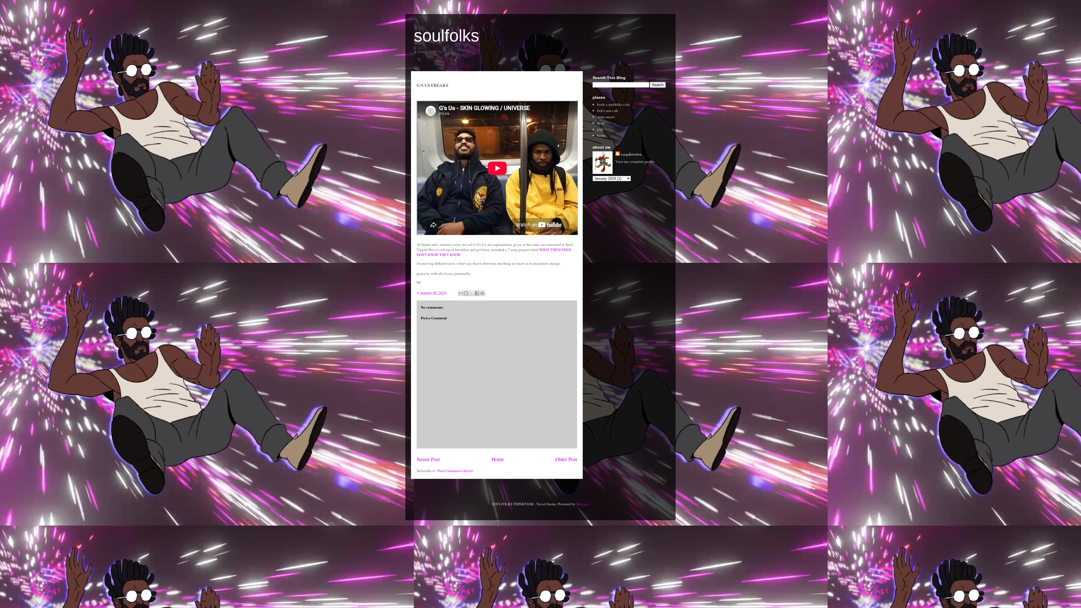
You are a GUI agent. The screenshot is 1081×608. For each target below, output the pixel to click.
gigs (600, 129)
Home (498, 459)
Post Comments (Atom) (455, 470)
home (601, 135)
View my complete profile (635, 161)
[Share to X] (471, 293)
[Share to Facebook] (477, 293)
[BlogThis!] (466, 293)
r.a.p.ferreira (631, 154)
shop (600, 122)
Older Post (566, 459)
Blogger (582, 503)
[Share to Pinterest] (482, 293)
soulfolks (446, 35)
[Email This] (461, 293)
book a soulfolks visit (613, 104)
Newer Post (428, 459)
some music (606, 116)
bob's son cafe (607, 110)
